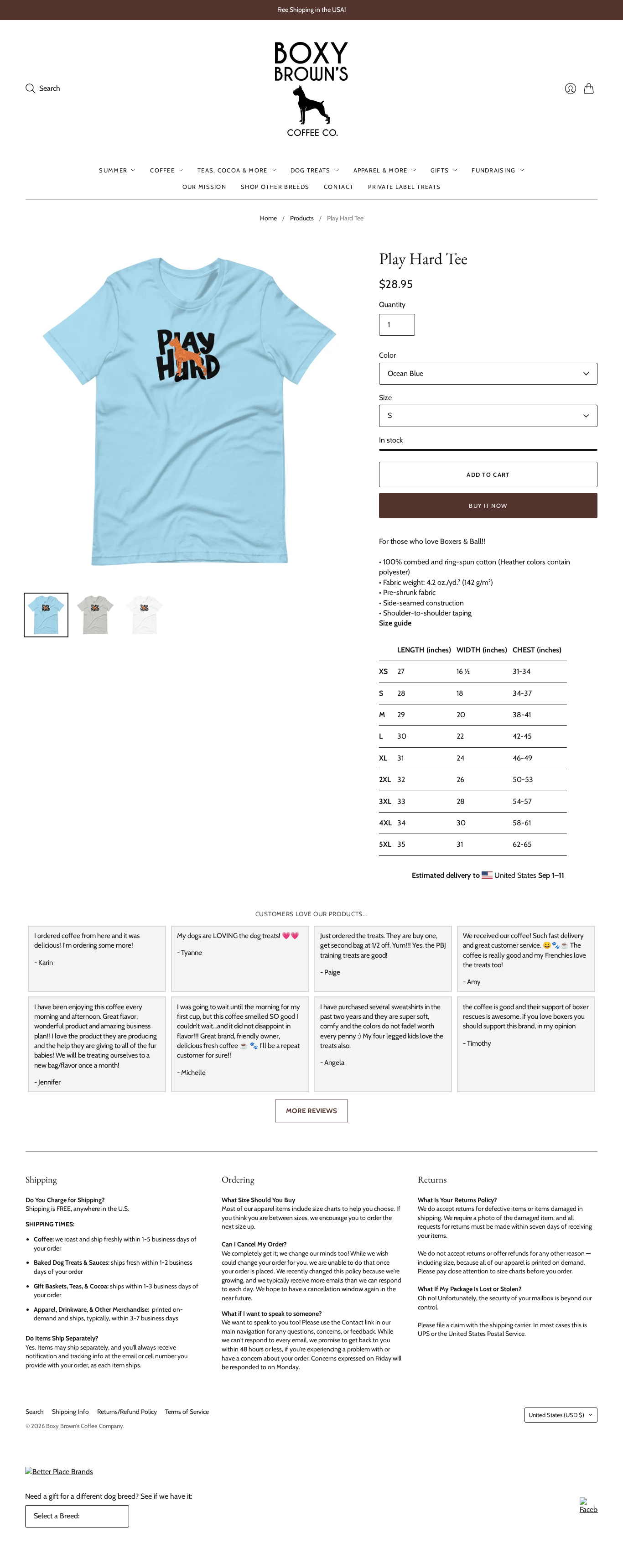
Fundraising (493, 170)
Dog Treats (311, 170)
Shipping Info (70, 1412)
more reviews (311, 1110)
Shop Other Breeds (275, 186)
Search (35, 1412)
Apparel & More (380, 170)
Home (268, 218)
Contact (338, 186)
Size (385, 397)
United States (556, 1414)
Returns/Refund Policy (127, 1412)
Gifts (440, 170)
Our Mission (204, 186)
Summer (113, 170)
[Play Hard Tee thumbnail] (46, 615)
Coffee (162, 170)
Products (302, 218)
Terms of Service (187, 1412)
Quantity (392, 304)
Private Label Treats (404, 186)
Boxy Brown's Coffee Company (84, 1425)
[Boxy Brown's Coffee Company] (311, 89)
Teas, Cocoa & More (232, 170)
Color (387, 355)
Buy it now (488, 505)
